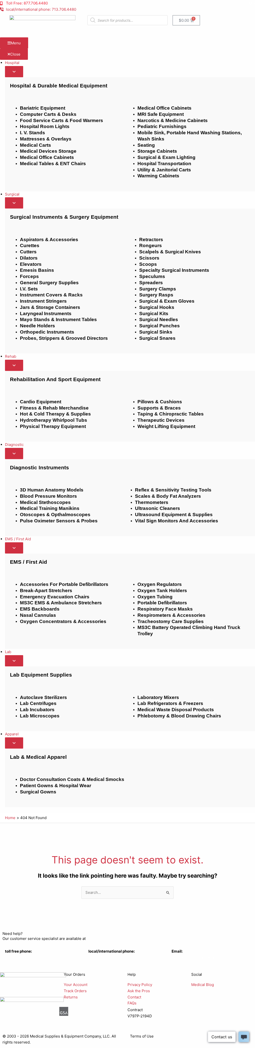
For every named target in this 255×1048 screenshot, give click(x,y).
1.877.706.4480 (18, 957)
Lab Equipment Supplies (41, 675)
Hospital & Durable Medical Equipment (58, 85)
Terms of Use (142, 1036)
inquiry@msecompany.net (194, 957)
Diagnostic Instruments (39, 467)
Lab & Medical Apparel (38, 757)
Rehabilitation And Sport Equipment (55, 379)
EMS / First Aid (28, 562)
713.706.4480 (100, 957)
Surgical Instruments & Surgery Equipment (64, 217)
